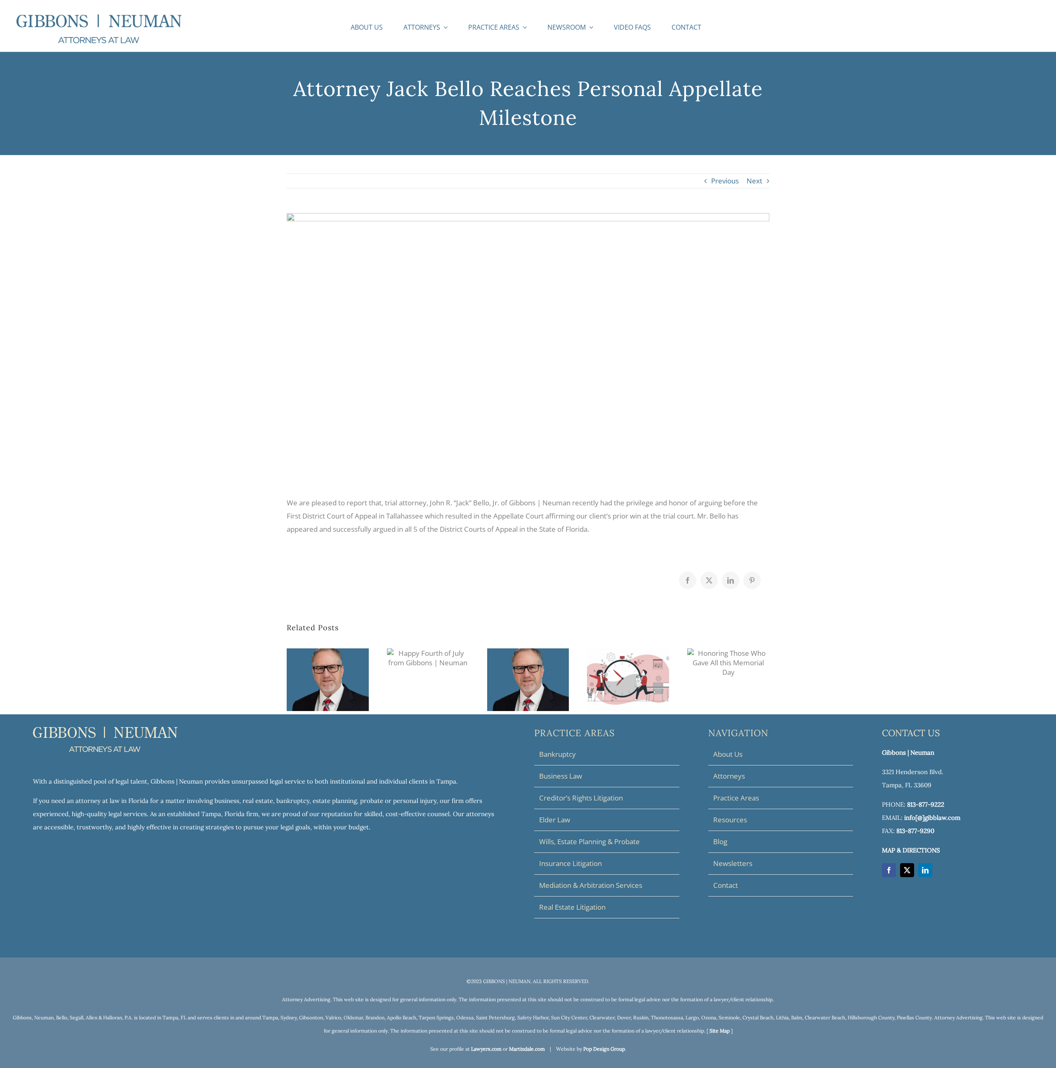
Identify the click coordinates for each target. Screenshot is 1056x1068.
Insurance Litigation (570, 863)
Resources (730, 819)
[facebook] (889, 870)
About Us (727, 754)
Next (754, 180)
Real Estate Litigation (572, 907)
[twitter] (907, 870)
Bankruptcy (557, 754)
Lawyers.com (486, 1049)
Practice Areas (736, 798)
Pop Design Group (604, 1049)
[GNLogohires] (99, 18)
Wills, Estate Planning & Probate (589, 841)
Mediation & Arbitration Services (590, 885)
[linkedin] (925, 870)
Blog (720, 841)
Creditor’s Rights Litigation (581, 798)
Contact (725, 885)
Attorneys (729, 776)
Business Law (560, 776)
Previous (725, 180)
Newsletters (732, 863)
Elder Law (554, 819)
